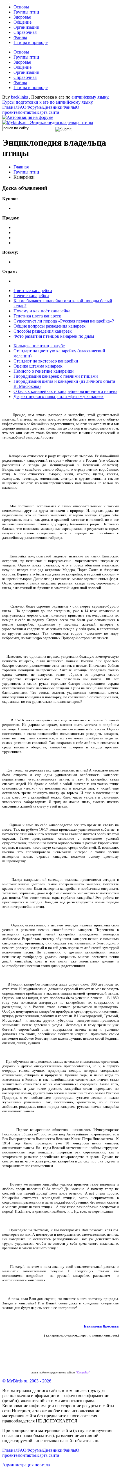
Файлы (20, 37)
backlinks (19, 97)
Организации (26, 27)
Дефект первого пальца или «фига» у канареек (59, 396)
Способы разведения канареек (43, 331)
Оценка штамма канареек (38, 366)
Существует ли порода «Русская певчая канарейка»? (64, 321)
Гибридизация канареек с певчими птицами (56, 376)
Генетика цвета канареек (37, 315)
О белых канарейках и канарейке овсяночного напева (65, 391)
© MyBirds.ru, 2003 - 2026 (26, 1380)
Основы (21, 7)
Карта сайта (47, 112)
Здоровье (22, 17)
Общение (23, 22)
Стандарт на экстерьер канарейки (46, 361)
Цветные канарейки (33, 290)
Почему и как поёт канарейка (42, 310)
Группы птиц (26, 12)
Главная (9, 107)
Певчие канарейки (31, 295)
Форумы (34, 107)
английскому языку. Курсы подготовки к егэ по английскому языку (55, 99)
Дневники (52, 107)
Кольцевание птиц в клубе (39, 345)
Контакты (26, 112)
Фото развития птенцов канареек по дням (54, 336)
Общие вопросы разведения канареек (50, 326)
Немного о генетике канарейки (44, 371)
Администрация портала (26, 1464)
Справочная (25, 32)
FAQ (21, 107)
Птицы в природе (31, 42)
